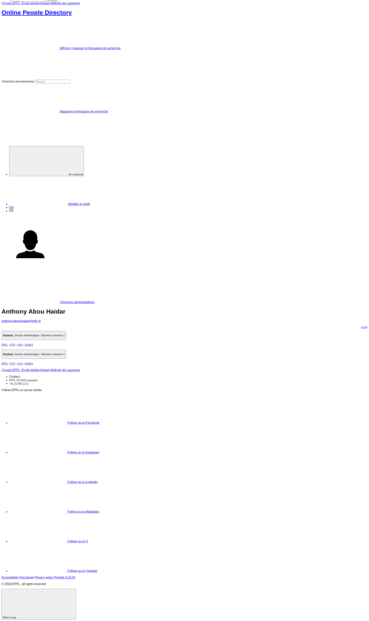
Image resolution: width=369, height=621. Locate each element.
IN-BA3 (29, 363)
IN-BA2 (29, 344)
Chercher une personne (18, 81)
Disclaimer (26, 577)
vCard (364, 327)
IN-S (19, 344)
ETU (12, 344)
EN (11, 207)
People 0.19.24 (65, 577)
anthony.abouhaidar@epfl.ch (21, 321)
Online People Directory (37, 12)
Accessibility (10, 577)
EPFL (5, 344)
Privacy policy (44, 577)
